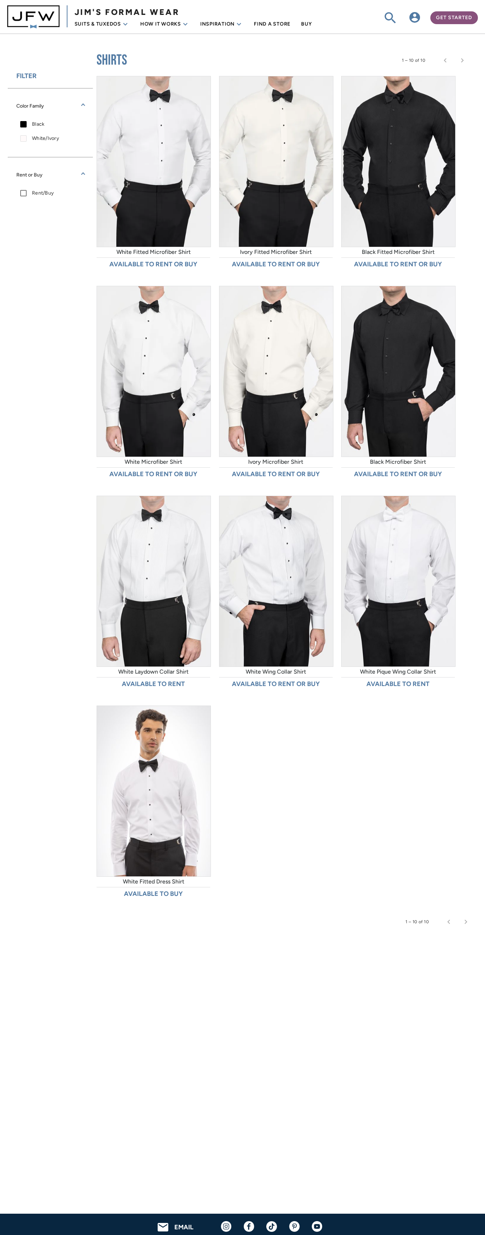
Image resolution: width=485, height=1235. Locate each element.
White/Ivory (45, 138)
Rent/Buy (43, 193)
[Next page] (462, 60)
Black (38, 124)
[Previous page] (445, 60)
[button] (50, 105)
